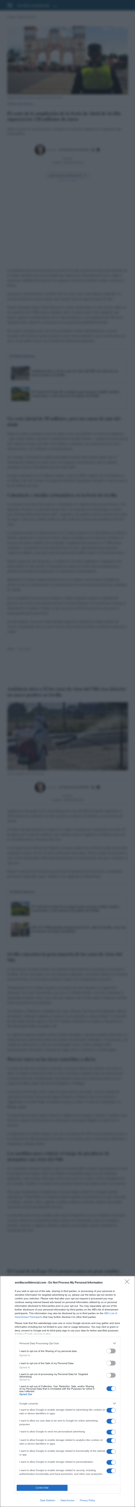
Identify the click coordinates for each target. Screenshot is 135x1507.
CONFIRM (42, 1488)
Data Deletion (47, 1500)
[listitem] (67, 1343)
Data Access (67, 1500)
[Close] (128, 1282)
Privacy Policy (87, 1500)
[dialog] (67, 1391)
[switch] (111, 1351)
